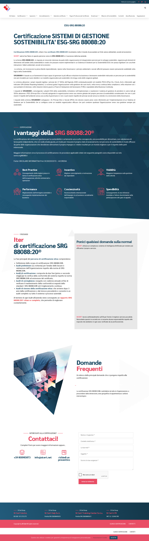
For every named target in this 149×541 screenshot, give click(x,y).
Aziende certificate (60, 16)
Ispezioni (32, 16)
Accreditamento (44, 16)
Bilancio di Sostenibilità (109, 16)
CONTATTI (132, 524)
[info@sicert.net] (43, 452)
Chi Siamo (12, 16)
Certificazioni (21, 16)
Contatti (121, 16)
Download (94, 16)
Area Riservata (130, 16)
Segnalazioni (141, 16)
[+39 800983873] (22, 452)
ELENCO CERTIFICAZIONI (117, 524)
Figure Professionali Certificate (79, 16)
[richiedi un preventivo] (64, 452)
